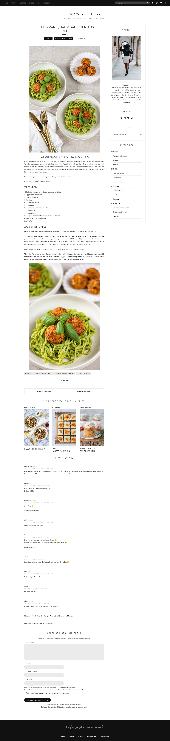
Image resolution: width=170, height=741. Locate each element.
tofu (80, 373)
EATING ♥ (48, 38)
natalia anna (29, 500)
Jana (26, 535)
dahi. (26, 586)
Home (5, 3)
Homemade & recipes (63, 38)
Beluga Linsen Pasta (34, 449)
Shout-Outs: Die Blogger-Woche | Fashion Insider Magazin (52, 616)
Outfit (115, 195)
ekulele (27, 557)
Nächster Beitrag (84, 391)
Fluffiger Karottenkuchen (61, 450)
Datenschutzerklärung (45, 693)
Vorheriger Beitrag (44, 391)
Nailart (115, 164)
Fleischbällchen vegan (36, 373)
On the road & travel (120, 212)
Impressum (47, 3)
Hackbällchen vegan (58, 373)
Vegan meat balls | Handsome (42, 623)
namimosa (28, 466)
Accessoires (117, 190)
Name (28, 663)
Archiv (13, 3)
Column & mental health (121, 208)
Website (29, 680)
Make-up (116, 160)
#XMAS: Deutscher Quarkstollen (89, 450)
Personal (116, 216)
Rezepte (23, 3)
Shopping (116, 199)
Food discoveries (118, 173)
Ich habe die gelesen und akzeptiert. (49, 693)
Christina (27, 601)
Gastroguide (117, 177)
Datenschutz (34, 3)
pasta (72, 373)
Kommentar (31, 642)
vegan (87, 373)
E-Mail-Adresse (32, 672)
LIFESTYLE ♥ (115, 203)
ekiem (26, 520)
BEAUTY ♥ (114, 152)
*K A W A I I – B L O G (85, 14)
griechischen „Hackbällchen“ (56, 177)
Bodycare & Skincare (120, 156)
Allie (26, 483)
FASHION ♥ (115, 186)
